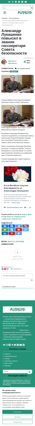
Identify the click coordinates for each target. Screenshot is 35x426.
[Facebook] (11, 226)
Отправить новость (11, 361)
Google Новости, (7, 216)
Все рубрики (14, 18)
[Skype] (11, 229)
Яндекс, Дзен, (27, 214)
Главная (4, 18)
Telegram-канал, (20, 216)
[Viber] (25, 226)
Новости (7, 354)
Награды (20, 241)
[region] (17, 406)
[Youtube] (18, 229)
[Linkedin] (5, 233)
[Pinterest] (11, 233)
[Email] (5, 229)
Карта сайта (8, 363)
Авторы (7, 358)
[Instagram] (25, 229)
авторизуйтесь (17, 269)
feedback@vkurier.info (11, 330)
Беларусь (14, 71)
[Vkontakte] (5, 226)
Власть (11, 241)
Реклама (7, 365)
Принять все (17, 412)
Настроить (17, 417)
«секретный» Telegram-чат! (11, 219)
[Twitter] (18, 233)
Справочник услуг (10, 356)
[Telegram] (18, 226)
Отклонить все (17, 422)
